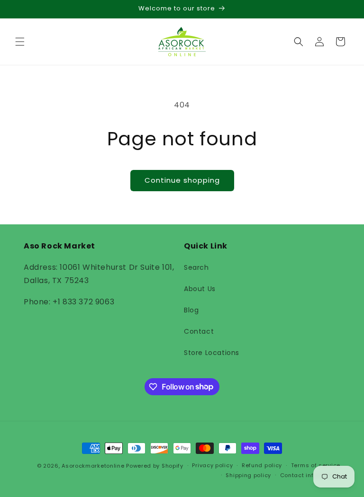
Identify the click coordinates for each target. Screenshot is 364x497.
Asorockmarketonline (93, 466)
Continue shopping (182, 180)
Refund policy (262, 465)
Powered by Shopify (154, 466)
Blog (191, 310)
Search (196, 267)
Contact (199, 331)
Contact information (310, 475)
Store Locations (211, 352)
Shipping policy (248, 475)
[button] (19, 41)
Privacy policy (212, 465)
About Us (200, 288)
